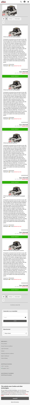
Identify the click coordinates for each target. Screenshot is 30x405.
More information (15, 402)
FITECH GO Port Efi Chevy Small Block (11, 36)
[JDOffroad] (3, 2)
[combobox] (11, 18)
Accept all (15, 398)
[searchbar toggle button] (21, 2)
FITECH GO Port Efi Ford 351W (10, 143)
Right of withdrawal (5, 355)
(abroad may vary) (17, 65)
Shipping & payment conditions (7, 353)
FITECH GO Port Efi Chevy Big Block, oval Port (13, 250)
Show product (15, 76)
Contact (2, 351)
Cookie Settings (4, 358)
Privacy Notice (4, 343)
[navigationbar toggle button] (28, 2)
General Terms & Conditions (7, 346)
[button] (3, 18)
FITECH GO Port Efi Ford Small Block (11, 90)
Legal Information (4, 348)
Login (15, 320)
